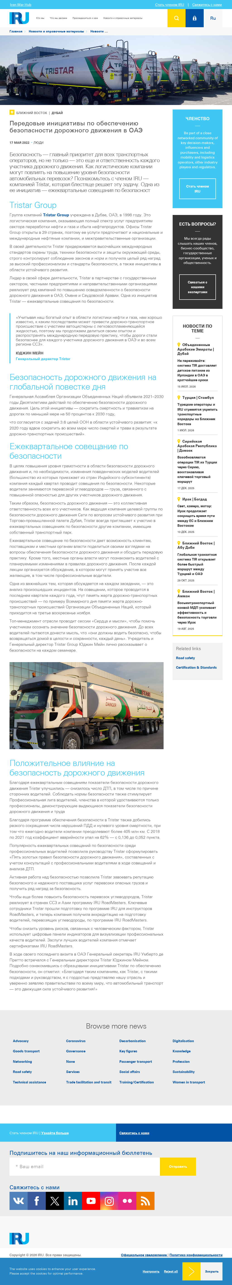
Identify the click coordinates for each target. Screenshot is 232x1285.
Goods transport (26, 1051)
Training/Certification (136, 1082)
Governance (75, 1051)
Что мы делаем (58, 18)
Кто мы (40, 18)
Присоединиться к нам (85, 18)
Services (73, 1072)
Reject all (171, 1271)
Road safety (185, 658)
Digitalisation (183, 1041)
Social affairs (129, 1072)
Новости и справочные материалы (123, 18)
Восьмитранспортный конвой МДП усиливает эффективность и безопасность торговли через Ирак (197, 612)
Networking (22, 1061)
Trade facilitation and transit (88, 1082)
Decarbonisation (132, 1041)
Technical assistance (29, 1082)
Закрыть (212, 1271)
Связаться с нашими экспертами (197, 287)
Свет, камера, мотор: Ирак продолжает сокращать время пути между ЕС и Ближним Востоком (196, 515)
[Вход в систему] (195, 18)
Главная (16, 31)
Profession (181, 1061)
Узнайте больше (55, 1133)
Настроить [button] (151, 1271)
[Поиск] (176, 18)
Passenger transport (135, 1061)
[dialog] (116, 1271)
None (70, 1061)
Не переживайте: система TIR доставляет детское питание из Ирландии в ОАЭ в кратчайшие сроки (197, 370)
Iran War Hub (20, 5)
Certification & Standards (196, 667)
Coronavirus (76, 1041)
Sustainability (184, 1072)
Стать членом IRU (169, 5)
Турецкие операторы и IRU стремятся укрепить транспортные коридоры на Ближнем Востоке (197, 414)
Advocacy (21, 1041)
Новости (97, 31)
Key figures (128, 1051)
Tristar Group (56, 214)
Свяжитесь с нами (207, 5)
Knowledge (182, 1051)
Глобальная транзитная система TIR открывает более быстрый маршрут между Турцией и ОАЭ (197, 564)
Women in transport (189, 1082)
